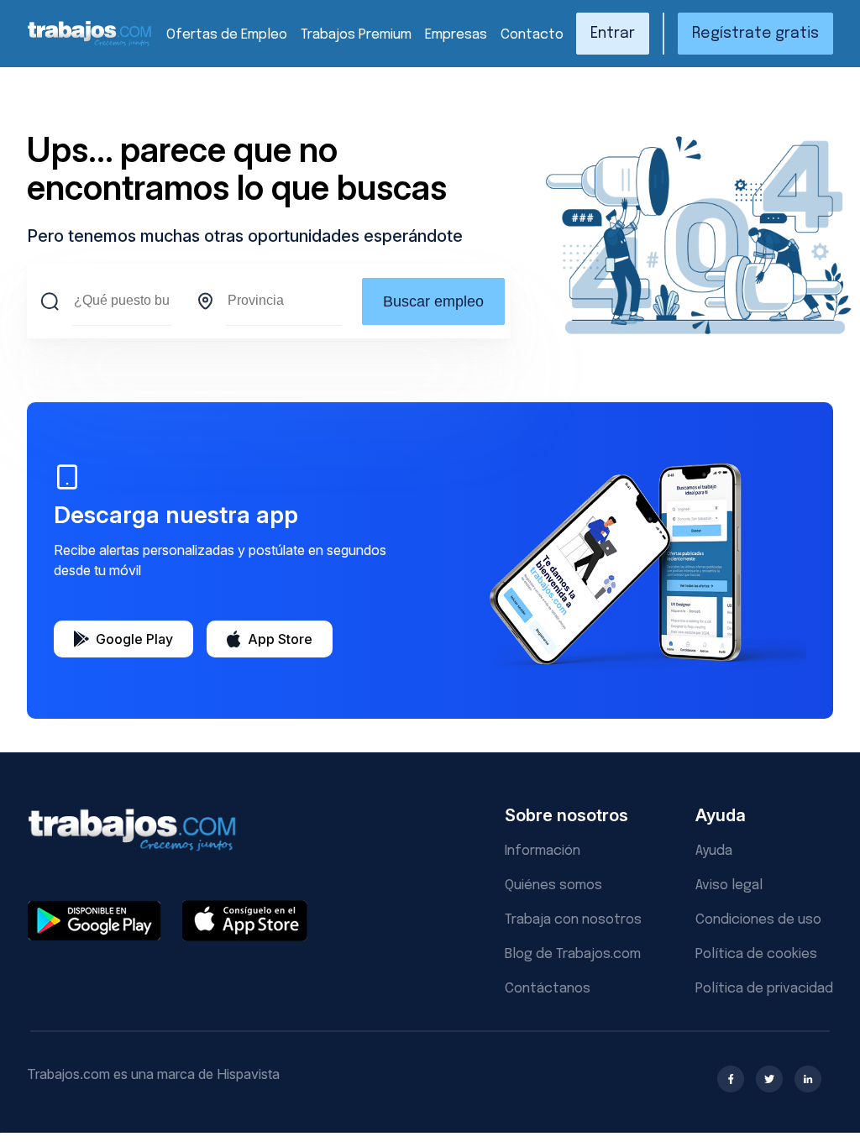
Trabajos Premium (356, 35)
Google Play (134, 639)
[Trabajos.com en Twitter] (769, 1079)
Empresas (456, 35)
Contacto (532, 35)
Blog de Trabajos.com (573, 954)
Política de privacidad (764, 989)
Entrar (612, 33)
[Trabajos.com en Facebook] (730, 1079)
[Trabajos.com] (90, 44)
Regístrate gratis (755, 33)
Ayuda (713, 851)
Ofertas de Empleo (226, 35)
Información (542, 851)
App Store (280, 639)
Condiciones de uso (758, 920)
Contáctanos (547, 989)
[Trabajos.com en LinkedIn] (807, 1079)
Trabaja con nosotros (573, 920)
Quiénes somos (553, 885)
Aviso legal (729, 885)
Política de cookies (756, 954)
